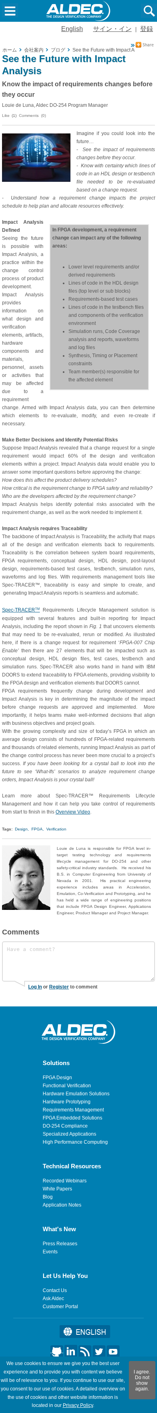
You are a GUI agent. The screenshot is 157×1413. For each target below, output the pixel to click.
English (72, 28)
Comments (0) (32, 115)
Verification (56, 829)
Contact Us (55, 1290)
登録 (146, 28)
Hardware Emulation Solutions (76, 1094)
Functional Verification (67, 1085)
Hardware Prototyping (67, 1102)
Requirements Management (73, 1110)
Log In (35, 987)
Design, (22, 829)
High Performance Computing (75, 1142)
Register (59, 987)
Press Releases (60, 1244)
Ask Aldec (53, 1298)
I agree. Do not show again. (142, 1380)
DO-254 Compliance (65, 1126)
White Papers (57, 1189)
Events (50, 1252)
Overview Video (73, 812)
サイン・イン (112, 28)
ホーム (9, 50)
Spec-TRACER (21, 610)
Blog (48, 1197)
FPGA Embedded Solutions (72, 1118)
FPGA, (37, 829)
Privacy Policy (78, 1405)
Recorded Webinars (65, 1181)
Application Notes (62, 1205)
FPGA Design (57, 1077)
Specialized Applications (69, 1134)
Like (6, 115)
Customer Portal (60, 1306)
